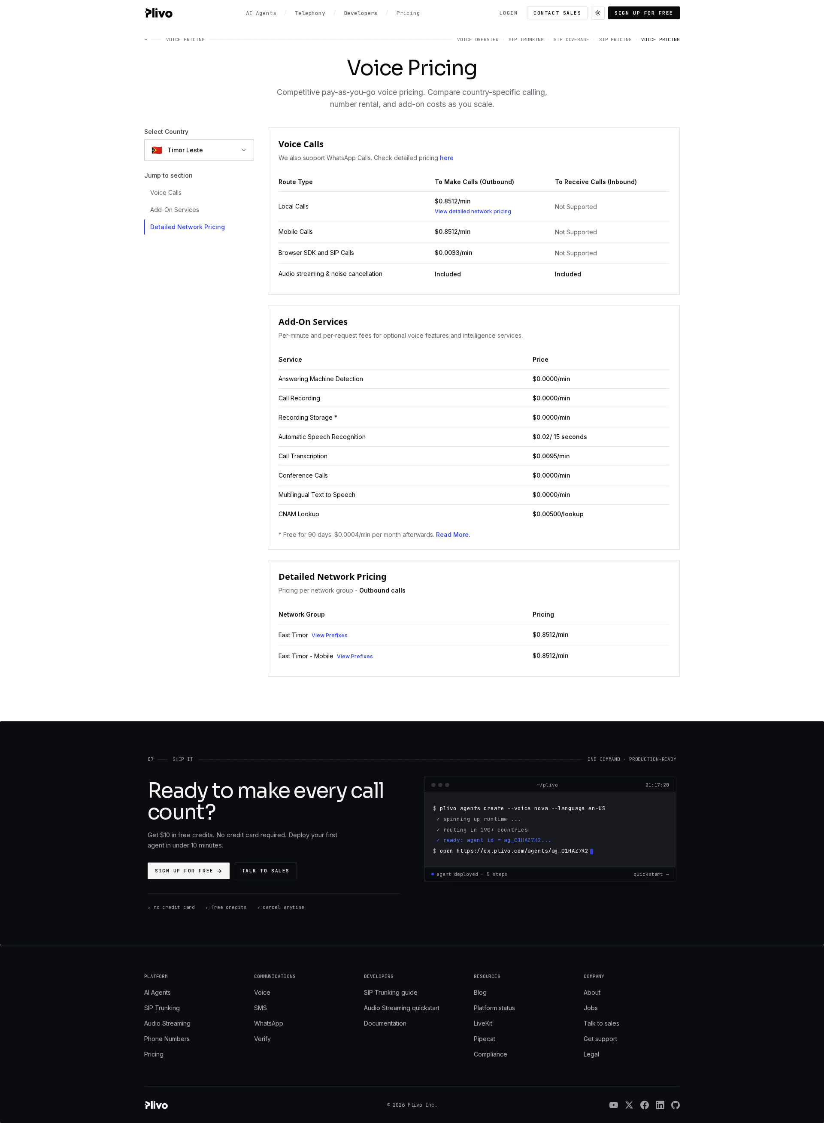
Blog (480, 992)
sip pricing (615, 39)
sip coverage (571, 39)
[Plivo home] (158, 13)
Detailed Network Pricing (187, 226)
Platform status (494, 1007)
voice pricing (660, 39)
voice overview (477, 39)
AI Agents (157, 992)
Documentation (385, 1023)
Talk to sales (266, 871)
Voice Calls (166, 192)
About (592, 992)
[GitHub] (675, 1105)
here (447, 157)
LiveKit (483, 1023)
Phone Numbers (167, 1038)
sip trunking (526, 39)
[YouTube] (613, 1105)
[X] (629, 1105)
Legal (591, 1054)
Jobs (591, 1007)
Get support (600, 1038)
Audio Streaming (167, 1023)
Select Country (166, 131)
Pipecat (484, 1038)
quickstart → (651, 874)
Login (509, 13)
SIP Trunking (162, 1007)
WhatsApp (268, 1023)
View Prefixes (330, 635)
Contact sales (557, 13)
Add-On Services (174, 209)
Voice (262, 992)
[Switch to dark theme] (598, 13)
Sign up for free (644, 13)
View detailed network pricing (473, 211)
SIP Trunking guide (391, 992)
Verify (262, 1038)
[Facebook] (644, 1105)
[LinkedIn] (660, 1105)
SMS (260, 1007)
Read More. (453, 534)
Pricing (154, 1054)
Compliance (490, 1054)
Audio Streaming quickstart (401, 1007)
